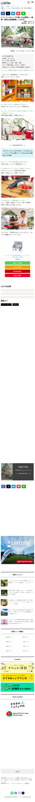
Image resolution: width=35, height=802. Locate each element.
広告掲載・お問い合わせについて (23, 778)
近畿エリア (9, 646)
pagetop (17, 771)
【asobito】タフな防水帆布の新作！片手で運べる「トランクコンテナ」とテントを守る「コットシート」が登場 (20, 602)
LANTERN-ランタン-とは (7, 778)
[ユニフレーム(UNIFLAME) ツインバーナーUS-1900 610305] (17, 247)
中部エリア (26, 641)
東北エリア (26, 637)
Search (28, 1)
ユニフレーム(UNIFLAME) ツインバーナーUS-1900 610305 (17, 256)
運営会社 (27, 783)
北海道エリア (9, 637)
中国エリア (26, 646)
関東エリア (9, 641)
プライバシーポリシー (17, 783)
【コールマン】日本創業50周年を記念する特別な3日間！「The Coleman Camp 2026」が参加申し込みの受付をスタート (20, 621)
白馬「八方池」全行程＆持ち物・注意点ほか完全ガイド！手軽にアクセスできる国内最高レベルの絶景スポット (20, 612)
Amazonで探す (17, 267)
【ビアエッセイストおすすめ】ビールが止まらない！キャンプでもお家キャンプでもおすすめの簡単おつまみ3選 (17, 153)
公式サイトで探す (17, 263)
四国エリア (9, 651)
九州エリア (26, 651)
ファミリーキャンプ (6, 304)
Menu (32, 1)
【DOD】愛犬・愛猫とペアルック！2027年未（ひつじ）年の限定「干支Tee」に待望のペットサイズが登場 (21, 592)
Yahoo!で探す (17, 275)
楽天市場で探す (17, 271)
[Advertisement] (17, 386)
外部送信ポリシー (5, 783)
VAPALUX (15, 304)
